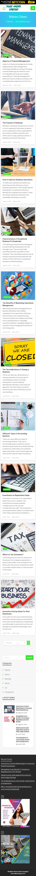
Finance (6, 55)
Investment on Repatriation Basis (15, 495)
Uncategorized (9, 692)
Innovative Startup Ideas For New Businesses (16, 612)
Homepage (9, 21)
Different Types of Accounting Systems (14, 435)
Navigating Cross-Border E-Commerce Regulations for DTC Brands (22, 718)
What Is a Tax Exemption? (12, 555)
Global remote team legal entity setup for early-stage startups (22, 729)
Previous (9, 643)
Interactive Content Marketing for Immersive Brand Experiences (24, 708)
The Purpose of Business (12, 123)
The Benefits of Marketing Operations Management (17, 304)
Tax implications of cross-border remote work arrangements (23, 739)
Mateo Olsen (17, 85)
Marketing (7, 297)
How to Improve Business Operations (17, 180)
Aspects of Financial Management (16, 61)
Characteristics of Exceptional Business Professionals (14, 240)
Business (7, 117)
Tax (5, 548)
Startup (6, 605)
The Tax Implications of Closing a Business (15, 371)
